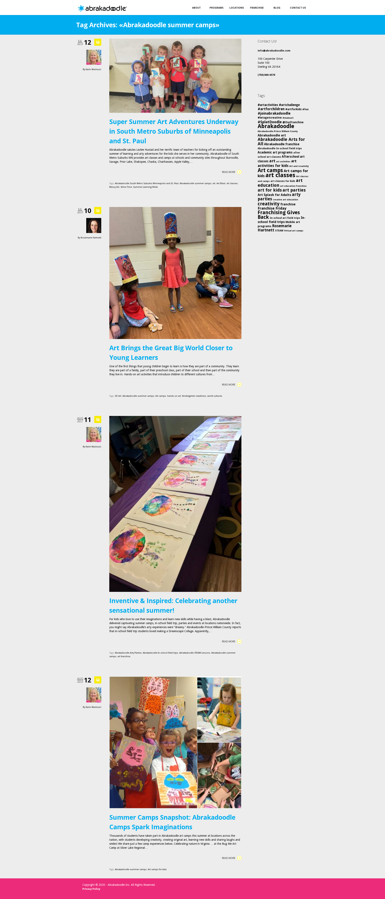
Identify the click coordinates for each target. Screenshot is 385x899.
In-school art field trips (285, 217)
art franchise (124, 656)
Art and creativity (299, 166)
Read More (228, 172)
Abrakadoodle (276, 126)
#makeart (288, 118)
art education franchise (293, 186)
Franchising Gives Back (279, 215)
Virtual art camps (293, 230)
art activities (283, 161)
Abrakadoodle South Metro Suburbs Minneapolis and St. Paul (146, 183)
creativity (269, 204)
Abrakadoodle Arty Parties (128, 653)
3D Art (118, 396)
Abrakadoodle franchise (281, 144)
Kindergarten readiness (194, 396)
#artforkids (293, 109)
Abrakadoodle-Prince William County (278, 131)
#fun (305, 109)
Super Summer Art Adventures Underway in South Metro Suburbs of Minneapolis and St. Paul (173, 131)
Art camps (160, 396)
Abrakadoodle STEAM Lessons (194, 653)
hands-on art (174, 396)
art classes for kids (283, 181)
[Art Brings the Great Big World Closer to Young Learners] (175, 273)
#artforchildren (271, 109)
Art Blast (221, 183)
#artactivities (268, 105)
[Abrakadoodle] (102, 8)
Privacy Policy (91, 888)
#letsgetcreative (270, 117)
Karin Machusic (93, 69)
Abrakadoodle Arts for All (281, 141)
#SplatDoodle (270, 122)
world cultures (214, 396)
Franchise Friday (272, 208)
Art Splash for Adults (274, 195)
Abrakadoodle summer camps (195, 183)
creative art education (285, 199)
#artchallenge (289, 105)
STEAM (279, 230)
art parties (294, 190)
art (214, 183)
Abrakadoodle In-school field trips (160, 653)
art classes (232, 183)
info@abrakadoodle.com (274, 50)
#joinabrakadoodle (274, 113)
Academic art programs (275, 152)
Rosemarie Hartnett (91, 237)
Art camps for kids (157, 869)
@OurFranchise (293, 122)
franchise (288, 204)
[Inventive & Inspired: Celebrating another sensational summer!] (175, 504)
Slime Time (126, 187)
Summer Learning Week (145, 187)
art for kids (270, 190)
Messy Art (114, 187)
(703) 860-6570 (266, 74)
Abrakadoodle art (272, 135)
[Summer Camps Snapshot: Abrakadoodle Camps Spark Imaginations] (175, 742)
